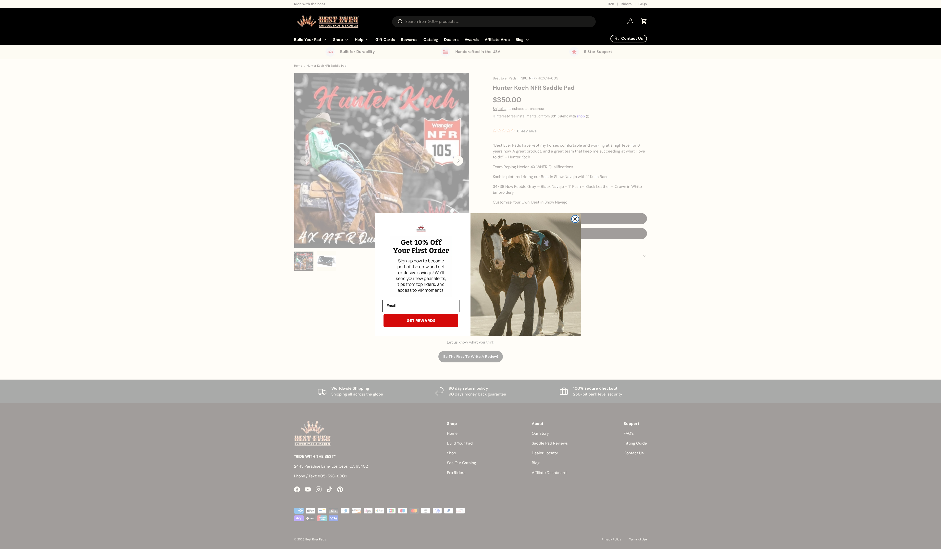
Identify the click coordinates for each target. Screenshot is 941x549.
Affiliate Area (497, 39)
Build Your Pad (307, 39)
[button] (644, 21)
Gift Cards (385, 39)
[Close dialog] (575, 219)
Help (359, 39)
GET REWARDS (421, 320)
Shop (338, 39)
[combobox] (494, 21)
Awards (472, 39)
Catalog (430, 39)
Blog (520, 39)
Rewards (409, 39)
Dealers (451, 39)
